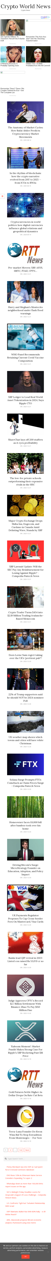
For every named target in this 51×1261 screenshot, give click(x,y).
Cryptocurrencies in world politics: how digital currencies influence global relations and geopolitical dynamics (25, 226)
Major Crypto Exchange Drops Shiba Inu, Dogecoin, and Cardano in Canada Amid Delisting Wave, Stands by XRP (25, 525)
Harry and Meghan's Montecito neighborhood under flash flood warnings (25, 310)
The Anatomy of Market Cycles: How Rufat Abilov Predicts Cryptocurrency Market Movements (25, 132)
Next (27, 1150)
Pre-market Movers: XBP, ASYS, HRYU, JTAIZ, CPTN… (25, 269)
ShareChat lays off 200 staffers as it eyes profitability (25, 441)
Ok (25, 1256)
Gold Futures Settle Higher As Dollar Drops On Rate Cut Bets (26, 1094)
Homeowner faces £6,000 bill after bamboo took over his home (25, 825)
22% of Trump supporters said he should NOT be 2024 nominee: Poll (25, 697)
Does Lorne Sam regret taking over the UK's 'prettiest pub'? (25, 657)
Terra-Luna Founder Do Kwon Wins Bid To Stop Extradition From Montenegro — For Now (25, 1134)
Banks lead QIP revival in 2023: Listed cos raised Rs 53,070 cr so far (26, 961)
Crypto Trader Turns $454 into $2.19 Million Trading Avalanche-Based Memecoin (25, 615)
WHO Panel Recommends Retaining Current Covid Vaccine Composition (25, 357)
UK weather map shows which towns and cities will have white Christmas (25, 740)
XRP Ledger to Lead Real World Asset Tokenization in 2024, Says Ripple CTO (25, 400)
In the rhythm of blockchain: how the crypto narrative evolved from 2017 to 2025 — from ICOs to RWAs (25, 178)
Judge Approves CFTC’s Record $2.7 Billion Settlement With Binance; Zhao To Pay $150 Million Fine (25, 1005)
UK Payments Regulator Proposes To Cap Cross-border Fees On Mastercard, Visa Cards (25, 918)
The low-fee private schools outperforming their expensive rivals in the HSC (25, 481)
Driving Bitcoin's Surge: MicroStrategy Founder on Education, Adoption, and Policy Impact (25, 869)
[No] (48, 1252)
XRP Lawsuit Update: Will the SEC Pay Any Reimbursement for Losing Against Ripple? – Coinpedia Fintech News (25, 571)
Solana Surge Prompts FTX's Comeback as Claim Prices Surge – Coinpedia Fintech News (25, 782)
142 (20, 1150)
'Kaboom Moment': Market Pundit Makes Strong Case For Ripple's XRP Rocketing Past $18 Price (25, 1051)
